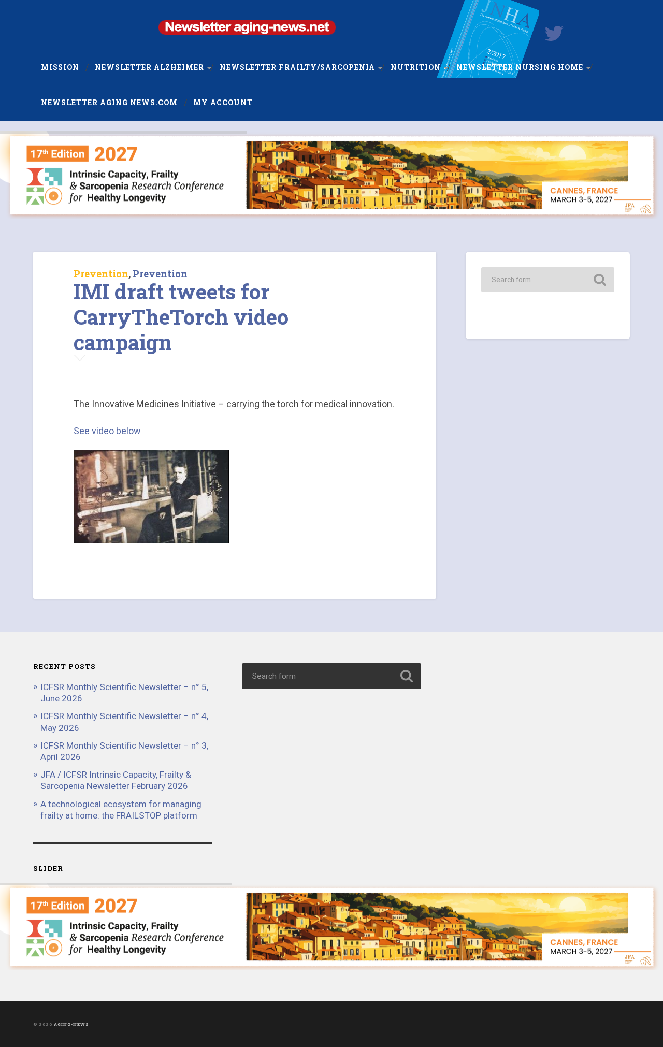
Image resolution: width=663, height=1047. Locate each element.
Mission (60, 67)
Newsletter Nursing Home (519, 67)
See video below (107, 430)
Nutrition (416, 67)
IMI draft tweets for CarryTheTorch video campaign (181, 316)
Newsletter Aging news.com (109, 102)
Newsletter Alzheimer (149, 67)
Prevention (101, 273)
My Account (223, 102)
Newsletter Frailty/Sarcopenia (297, 67)
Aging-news (71, 1024)
